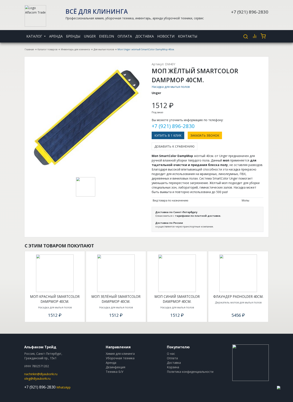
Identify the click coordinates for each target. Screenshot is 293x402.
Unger (90, 36)
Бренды (73, 36)
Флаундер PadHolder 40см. (238, 296)
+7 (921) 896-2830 (249, 12)
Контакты (187, 36)
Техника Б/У (114, 372)
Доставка (144, 36)
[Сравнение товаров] (254, 36)
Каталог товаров (47, 49)
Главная (29, 49)
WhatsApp (63, 387)
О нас (171, 354)
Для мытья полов (104, 49)
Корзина (173, 367)
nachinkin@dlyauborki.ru (40, 374)
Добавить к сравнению (174, 146)
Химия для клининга (120, 354)
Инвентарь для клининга (75, 49)
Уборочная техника (120, 358)
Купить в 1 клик (167, 135)
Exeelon (106, 36)
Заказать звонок (204, 135)
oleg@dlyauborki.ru (37, 378)
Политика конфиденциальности (190, 372)
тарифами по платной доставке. (198, 215)
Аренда (56, 36)
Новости (166, 36)
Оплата (125, 36)
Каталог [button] (34, 36)
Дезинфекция (115, 367)
